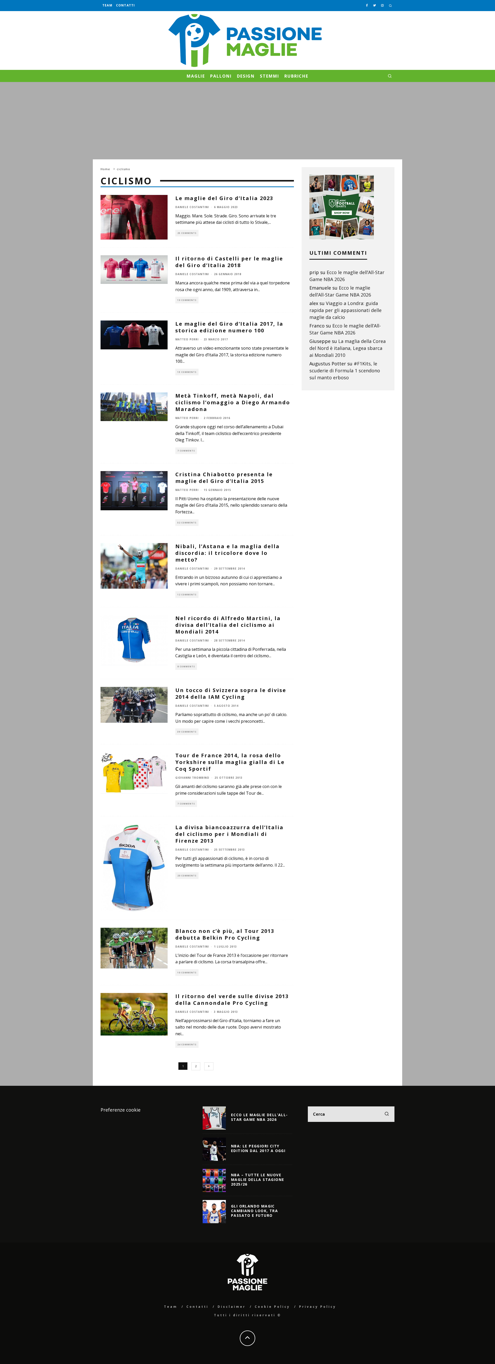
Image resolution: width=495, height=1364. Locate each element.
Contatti (125, 5)
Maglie (196, 76)
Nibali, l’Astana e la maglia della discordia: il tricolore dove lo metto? (227, 553)
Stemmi (269, 76)
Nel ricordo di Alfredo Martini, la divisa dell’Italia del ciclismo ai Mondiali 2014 (228, 625)
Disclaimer (232, 1306)
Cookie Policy (272, 1306)
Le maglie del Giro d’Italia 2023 (224, 198)
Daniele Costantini (192, 207)
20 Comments (186, 875)
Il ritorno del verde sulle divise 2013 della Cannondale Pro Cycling (232, 999)
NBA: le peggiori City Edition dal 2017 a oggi (258, 1148)
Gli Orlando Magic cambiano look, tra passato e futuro (254, 1211)
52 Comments (186, 522)
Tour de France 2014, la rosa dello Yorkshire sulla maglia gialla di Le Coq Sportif (230, 762)
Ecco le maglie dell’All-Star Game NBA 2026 (259, 1117)
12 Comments (186, 594)
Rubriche (296, 76)
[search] (386, 1114)
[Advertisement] (247, 121)
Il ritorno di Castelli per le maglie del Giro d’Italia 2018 (229, 262)
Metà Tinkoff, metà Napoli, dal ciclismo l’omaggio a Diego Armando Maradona (232, 402)
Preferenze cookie (121, 1110)
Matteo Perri (187, 339)
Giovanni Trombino (192, 777)
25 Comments (186, 233)
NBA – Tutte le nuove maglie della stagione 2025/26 (257, 1179)
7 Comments (186, 450)
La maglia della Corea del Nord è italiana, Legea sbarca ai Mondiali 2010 (347, 348)
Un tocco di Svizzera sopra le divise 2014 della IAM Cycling (230, 693)
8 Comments (186, 666)
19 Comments (186, 300)
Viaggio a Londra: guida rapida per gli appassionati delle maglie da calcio (345, 310)
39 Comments (186, 731)
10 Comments (186, 972)
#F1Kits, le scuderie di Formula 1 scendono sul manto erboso (344, 370)
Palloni (221, 76)
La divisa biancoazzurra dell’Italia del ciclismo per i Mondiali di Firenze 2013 (229, 834)
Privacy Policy (317, 1306)
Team (107, 5)
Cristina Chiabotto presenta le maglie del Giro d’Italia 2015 (224, 477)
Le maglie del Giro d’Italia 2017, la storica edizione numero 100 (229, 327)
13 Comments (186, 372)
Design (246, 76)
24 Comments (186, 1044)
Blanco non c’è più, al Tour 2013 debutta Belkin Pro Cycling (224, 934)
